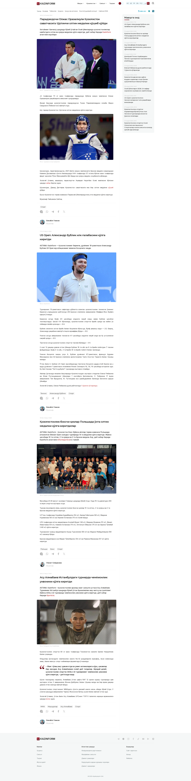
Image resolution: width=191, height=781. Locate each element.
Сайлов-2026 (103, 11)
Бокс (52, 549)
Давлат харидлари (88, 766)
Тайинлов (52, 11)
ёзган (47, 699)
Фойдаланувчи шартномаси (91, 751)
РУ (134, 3)
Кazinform (107, 32)
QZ (131, 3)
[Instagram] (41, 211)
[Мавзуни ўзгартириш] (121, 3)
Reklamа (129, 758)
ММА (43, 707)
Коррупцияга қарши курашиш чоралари (95, 762)
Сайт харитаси (131, 751)
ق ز (145, 3)
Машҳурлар (52, 707)
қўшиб (110, 188)
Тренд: (39, 11)
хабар (48, 183)
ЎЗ (148, 3)
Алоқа (128, 754)
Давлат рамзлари (88, 758)
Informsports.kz (64, 440)
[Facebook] (58, 211)
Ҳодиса (60, 11)
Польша (44, 549)
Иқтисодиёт (41, 762)
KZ (128, 3)
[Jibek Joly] (142, 11)
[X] (64, 211)
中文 (141, 3)
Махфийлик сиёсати (89, 754)
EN (137, 3)
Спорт (43, 207)
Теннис (44, 393)
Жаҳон (39, 766)
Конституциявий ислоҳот (88, 11)
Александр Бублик (58, 393)
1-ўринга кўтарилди (89, 386)
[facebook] (133, 739)
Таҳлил (112, 3)
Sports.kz (50, 595)
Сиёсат (39, 754)
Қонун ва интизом (71, 11)
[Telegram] (52, 211)
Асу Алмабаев (66, 707)
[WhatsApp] (47, 211)
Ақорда (45, 11)
